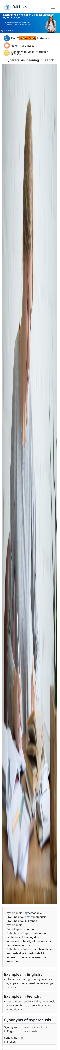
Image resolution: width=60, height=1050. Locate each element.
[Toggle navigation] (52, 7)
